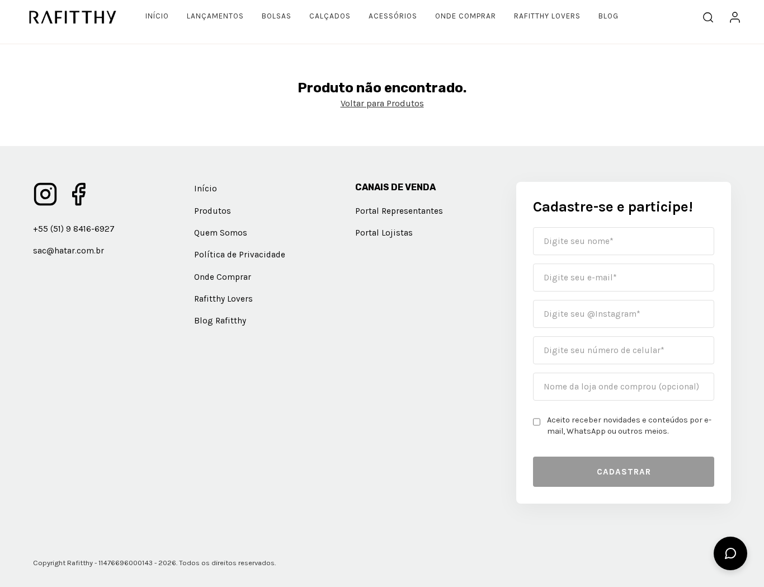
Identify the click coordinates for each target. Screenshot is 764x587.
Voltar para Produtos (382, 103)
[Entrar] (735, 17)
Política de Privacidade (239, 255)
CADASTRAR (624, 472)
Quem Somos (220, 233)
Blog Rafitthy (220, 321)
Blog (608, 16)
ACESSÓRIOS (393, 16)
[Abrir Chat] (730, 553)
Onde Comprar (465, 16)
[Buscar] (708, 17)
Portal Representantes (399, 211)
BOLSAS (276, 16)
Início (157, 16)
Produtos (212, 211)
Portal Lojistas (384, 233)
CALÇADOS (330, 16)
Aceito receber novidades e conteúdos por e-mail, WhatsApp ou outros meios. (629, 425)
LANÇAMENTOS (215, 16)
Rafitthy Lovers (547, 16)
